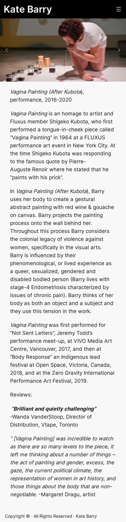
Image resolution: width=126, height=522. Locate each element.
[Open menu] (118, 9)
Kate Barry (28, 9)
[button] (6, 50)
